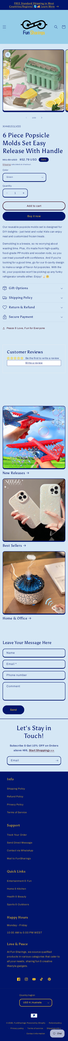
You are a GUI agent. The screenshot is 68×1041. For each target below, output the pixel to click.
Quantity (7, 186)
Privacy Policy (15, 804)
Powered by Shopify (36, 1023)
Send (13, 709)
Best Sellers (12, 545)
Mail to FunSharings (19, 858)
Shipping (7, 164)
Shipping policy (54, 1028)
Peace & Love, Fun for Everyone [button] (26, 328)
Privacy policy (17, 1028)
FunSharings (20, 1023)
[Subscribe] (57, 760)
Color (5, 170)
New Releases (14, 473)
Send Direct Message (19, 842)
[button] (4, 27)
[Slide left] (26, 117)
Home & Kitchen (16, 888)
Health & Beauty (16, 896)
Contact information (36, 1033)
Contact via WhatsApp (20, 850)
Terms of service (35, 1028)
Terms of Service (17, 812)
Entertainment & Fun (19, 881)
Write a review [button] (34, 363)
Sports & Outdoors (18, 904)
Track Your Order (17, 835)
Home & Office (15, 618)
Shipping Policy (16, 788)
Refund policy (55, 1023)
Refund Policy (15, 796)
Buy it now (34, 216)
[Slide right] (42, 117)
